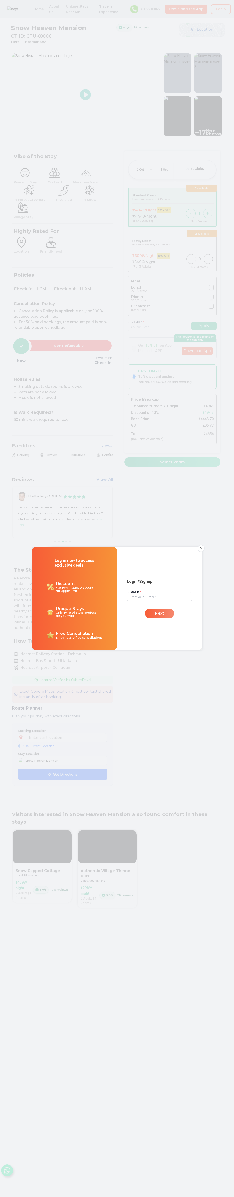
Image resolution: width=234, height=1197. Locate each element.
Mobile (135, 592)
